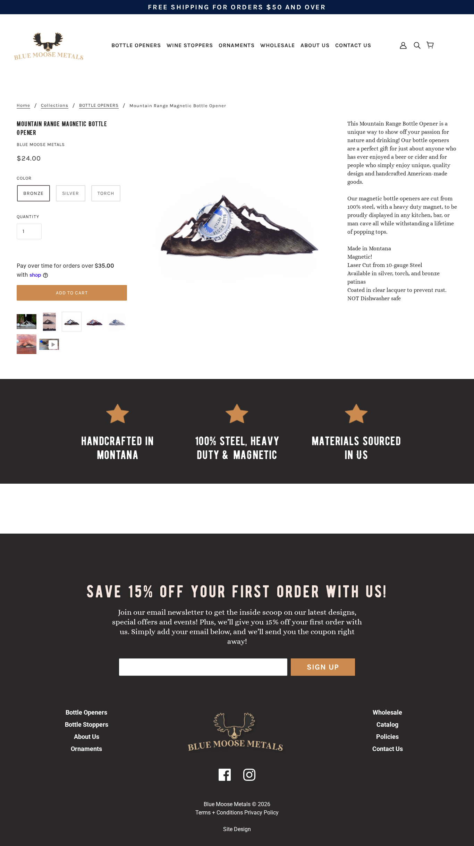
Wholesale (387, 712)
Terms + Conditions (219, 812)
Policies (387, 736)
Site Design (237, 829)
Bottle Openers (86, 712)
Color (24, 178)
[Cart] (431, 45)
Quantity (28, 216)
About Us (86, 736)
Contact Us (387, 748)
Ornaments (86, 748)
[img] (415, 45)
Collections (54, 105)
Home (23, 105)
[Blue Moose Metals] (48, 45)
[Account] (404, 45)
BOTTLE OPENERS (99, 105)
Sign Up (323, 667)
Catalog (387, 724)
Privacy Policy (261, 812)
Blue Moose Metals (41, 144)
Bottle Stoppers (86, 724)
